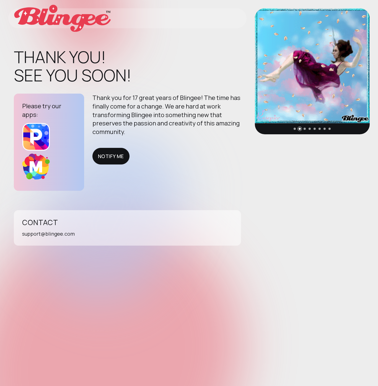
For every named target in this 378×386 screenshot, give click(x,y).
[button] (295, 129)
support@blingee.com (48, 233)
